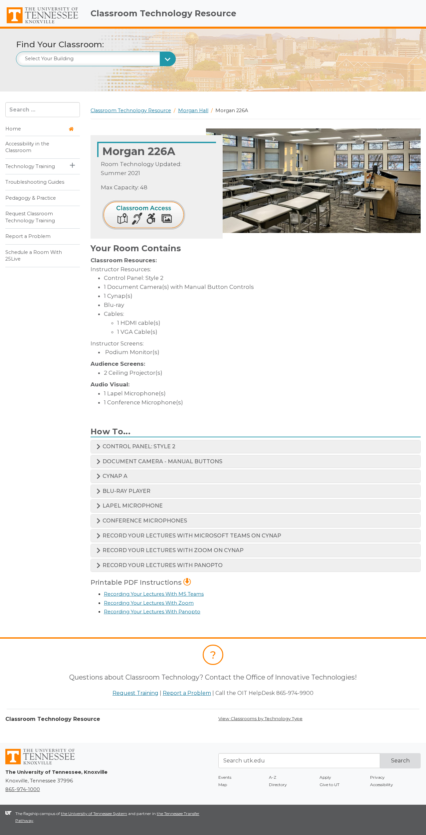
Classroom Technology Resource (163, 13)
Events (224, 777)
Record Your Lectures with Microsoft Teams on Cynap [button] (191, 535)
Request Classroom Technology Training (30, 217)
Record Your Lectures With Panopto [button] (162, 565)
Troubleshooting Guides (34, 182)
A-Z (272, 777)
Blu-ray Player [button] (125, 491)
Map (222, 784)
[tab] (255, 446)
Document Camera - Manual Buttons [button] (161, 461)
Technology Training (30, 166)
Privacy (377, 777)
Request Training (135, 693)
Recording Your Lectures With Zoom (149, 603)
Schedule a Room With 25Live (33, 255)
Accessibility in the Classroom (27, 147)
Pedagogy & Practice (30, 198)
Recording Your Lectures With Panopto (152, 612)
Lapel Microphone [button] (132, 506)
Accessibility (381, 784)
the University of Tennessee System (94, 813)
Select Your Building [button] (49, 59)
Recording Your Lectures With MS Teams (154, 594)
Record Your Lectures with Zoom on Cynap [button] (172, 550)
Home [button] (13, 129)
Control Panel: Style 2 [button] (138, 446)
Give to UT (329, 784)
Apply (325, 777)
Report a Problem (28, 237)
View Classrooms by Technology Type (260, 718)
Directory (278, 784)
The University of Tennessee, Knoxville (42, 23)
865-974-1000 (22, 789)
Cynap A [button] (114, 476)
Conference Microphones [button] (144, 521)
